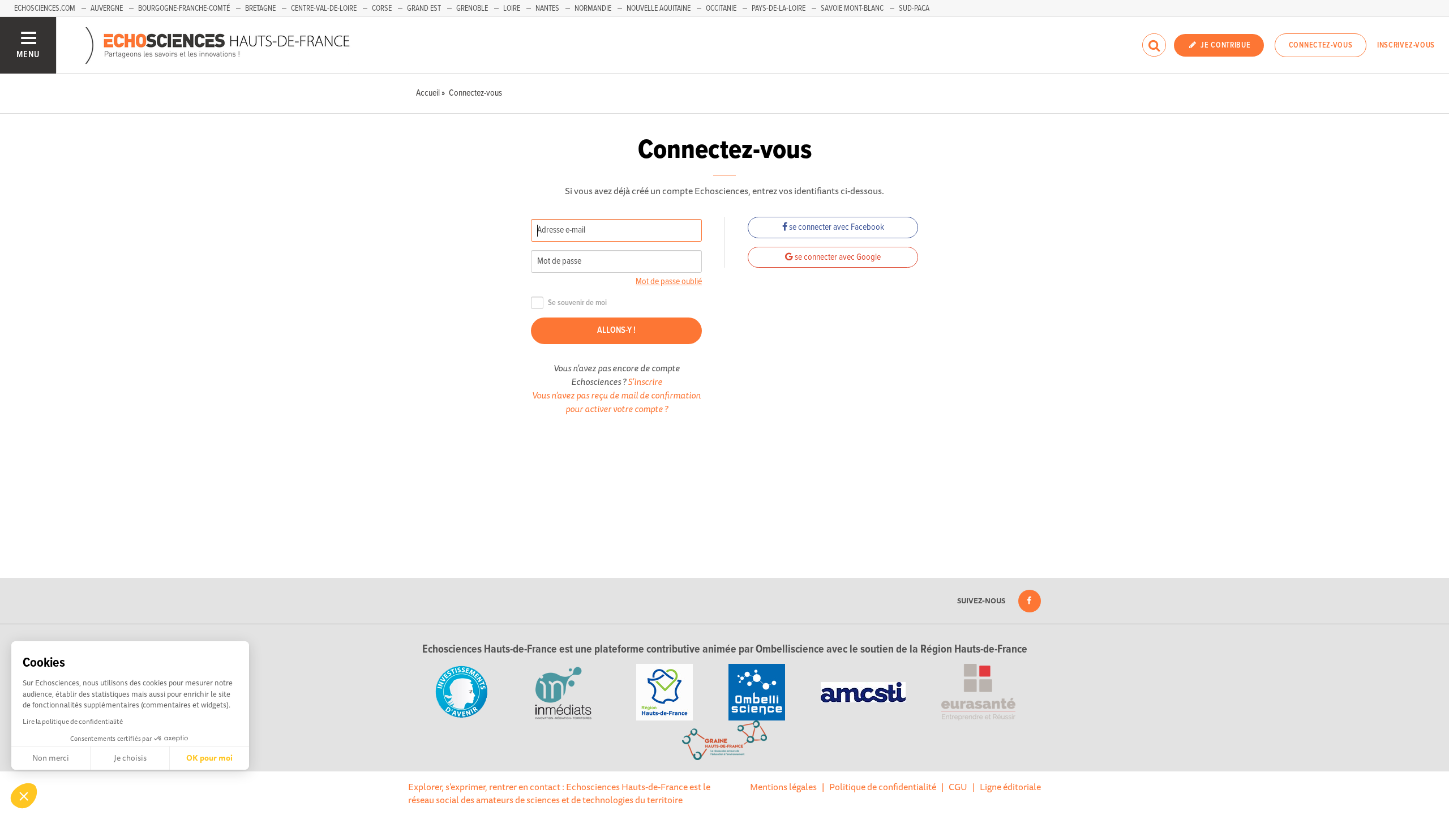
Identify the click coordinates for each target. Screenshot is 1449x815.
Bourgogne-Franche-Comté (184, 8)
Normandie (593, 8)
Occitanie (721, 8)
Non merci (50, 758)
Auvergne (107, 8)
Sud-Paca (914, 8)
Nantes (547, 8)
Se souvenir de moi (577, 303)
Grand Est (424, 8)
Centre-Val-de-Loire (324, 8)
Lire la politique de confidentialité (73, 721)
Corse (382, 8)
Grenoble (472, 8)
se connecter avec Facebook (835, 227)
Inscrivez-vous (1406, 45)
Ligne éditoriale (1010, 786)
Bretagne (260, 8)
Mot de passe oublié (669, 282)
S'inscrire (645, 381)
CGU (958, 786)
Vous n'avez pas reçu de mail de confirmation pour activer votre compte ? (616, 402)
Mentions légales (783, 786)
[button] (23, 795)
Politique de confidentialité (882, 786)
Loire (511, 8)
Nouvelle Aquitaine (659, 8)
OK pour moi (209, 758)
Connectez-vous (1321, 45)
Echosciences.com (44, 8)
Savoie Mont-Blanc (852, 8)
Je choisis (130, 758)
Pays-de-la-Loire (778, 8)
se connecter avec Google (837, 257)
